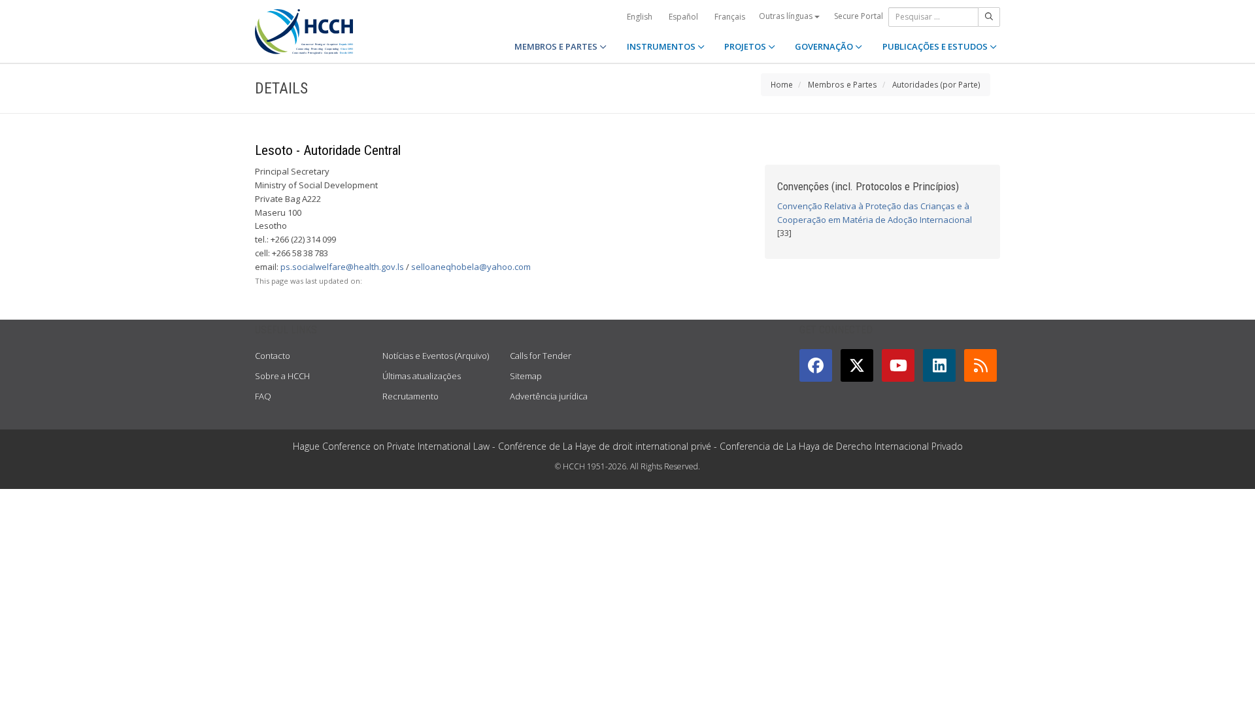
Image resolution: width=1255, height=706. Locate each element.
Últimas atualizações (421, 376)
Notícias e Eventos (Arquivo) (435, 355)
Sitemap (526, 376)
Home (782, 84)
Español (683, 16)
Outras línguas (786, 16)
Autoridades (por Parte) (936, 84)
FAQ (263, 396)
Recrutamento (410, 396)
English (639, 16)
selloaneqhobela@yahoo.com (471, 267)
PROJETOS (746, 46)
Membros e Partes (842, 84)
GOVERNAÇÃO (825, 46)
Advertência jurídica (549, 396)
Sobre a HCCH (282, 376)
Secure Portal (858, 16)
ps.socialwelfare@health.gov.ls (342, 267)
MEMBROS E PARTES (556, 46)
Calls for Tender (540, 355)
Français (729, 16)
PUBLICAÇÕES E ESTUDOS (936, 46)
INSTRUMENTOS (662, 46)
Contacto (272, 355)
